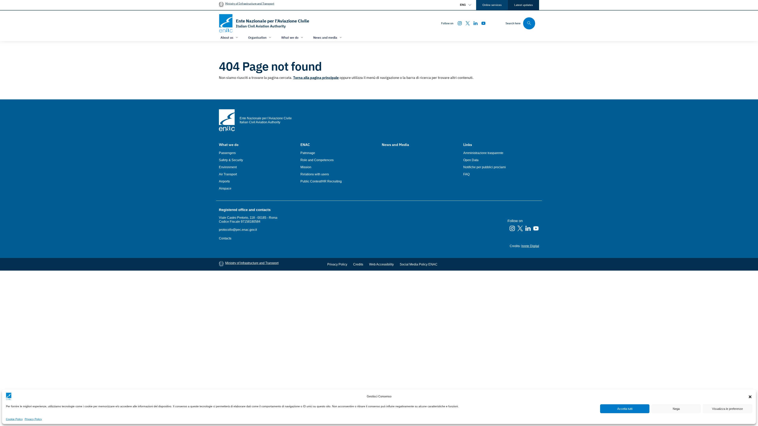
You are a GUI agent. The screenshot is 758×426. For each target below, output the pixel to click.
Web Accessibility (381, 264)
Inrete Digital (530, 246)
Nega (676, 408)
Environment (228, 167)
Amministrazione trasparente (483, 153)
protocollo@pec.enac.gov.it (238, 229)
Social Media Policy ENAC (418, 264)
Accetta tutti (624, 408)
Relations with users (314, 174)
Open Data (470, 160)
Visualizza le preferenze (727, 408)
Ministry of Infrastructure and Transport (249, 3)
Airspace (225, 188)
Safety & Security (231, 160)
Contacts (225, 238)
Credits (358, 264)
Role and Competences (317, 160)
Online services (492, 5)
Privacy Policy (33, 419)
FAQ (466, 174)
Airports (224, 181)
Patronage (307, 153)
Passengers (227, 153)
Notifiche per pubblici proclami (484, 167)
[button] (750, 396)
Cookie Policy (14, 419)
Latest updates (523, 5)
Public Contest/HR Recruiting (321, 181)
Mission (305, 167)
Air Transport (228, 174)
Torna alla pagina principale (316, 77)
